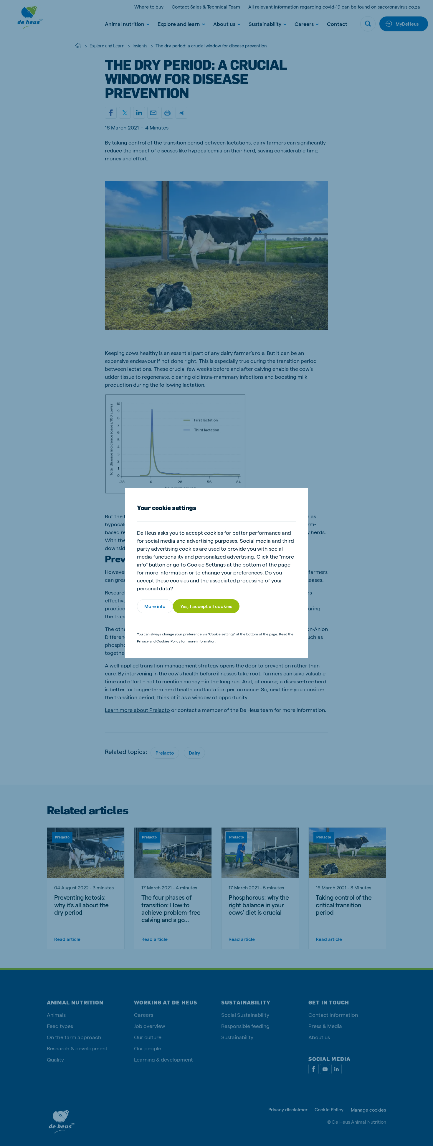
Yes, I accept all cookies (206, 606)
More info (155, 606)
